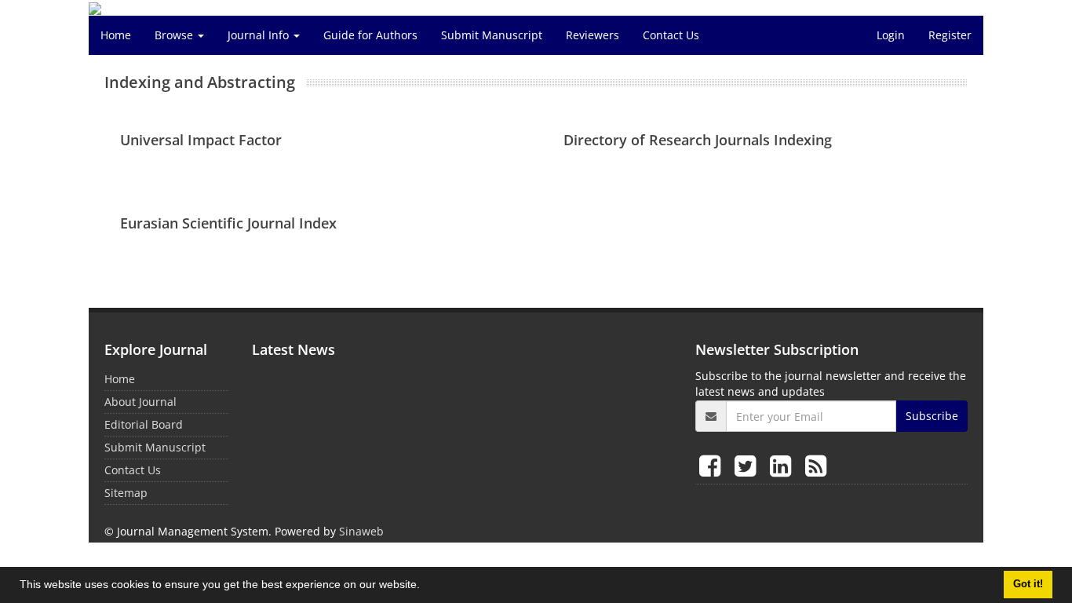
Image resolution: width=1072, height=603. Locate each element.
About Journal (140, 401)
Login (891, 34)
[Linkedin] (783, 465)
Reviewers (592, 34)
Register (950, 34)
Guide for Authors (370, 34)
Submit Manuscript (491, 34)
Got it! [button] (1028, 584)
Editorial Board (143, 424)
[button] (425, 586)
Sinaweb (361, 531)
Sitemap (126, 492)
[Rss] (815, 465)
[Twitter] (748, 465)
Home (115, 34)
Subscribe (932, 415)
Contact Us (671, 34)
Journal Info (260, 34)
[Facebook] (713, 465)
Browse (175, 34)
